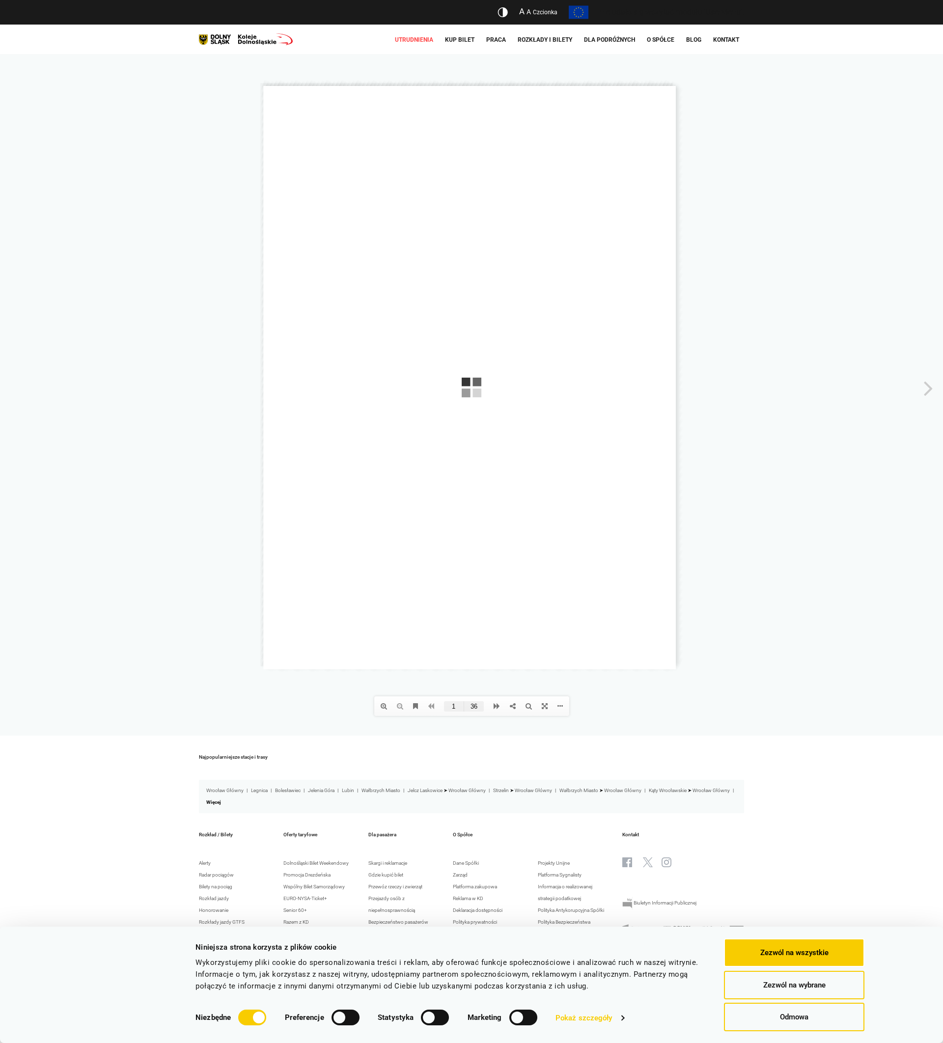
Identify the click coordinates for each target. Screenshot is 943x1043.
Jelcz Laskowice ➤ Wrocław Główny (447, 790)
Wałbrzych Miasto (380, 790)
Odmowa (794, 1017)
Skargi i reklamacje (387, 863)
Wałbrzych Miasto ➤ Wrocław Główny (600, 790)
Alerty (205, 863)
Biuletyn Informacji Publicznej (664, 903)
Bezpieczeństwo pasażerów (398, 922)
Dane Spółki (466, 863)
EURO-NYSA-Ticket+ (305, 898)
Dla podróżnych (609, 39)
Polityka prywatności (475, 922)
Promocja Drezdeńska (307, 875)
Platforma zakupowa (475, 886)
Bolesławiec (288, 790)
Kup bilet (459, 39)
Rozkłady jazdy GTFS (222, 922)
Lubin (348, 790)
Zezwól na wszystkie (794, 952)
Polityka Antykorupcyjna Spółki (571, 910)
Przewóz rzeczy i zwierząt (395, 886)
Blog (693, 39)
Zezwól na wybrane (794, 985)
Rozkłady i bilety (545, 39)
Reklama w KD (468, 898)
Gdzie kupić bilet (385, 875)
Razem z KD (296, 922)
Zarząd (460, 875)
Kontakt (726, 39)
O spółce (660, 39)
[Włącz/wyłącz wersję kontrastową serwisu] (503, 12)
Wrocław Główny (225, 790)
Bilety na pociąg (215, 886)
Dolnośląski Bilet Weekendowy (316, 863)
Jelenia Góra (321, 790)
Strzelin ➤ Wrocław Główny (522, 790)
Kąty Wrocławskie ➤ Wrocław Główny (689, 790)
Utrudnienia (414, 39)
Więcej (213, 802)
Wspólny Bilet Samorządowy (314, 886)
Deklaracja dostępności (477, 910)
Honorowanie (213, 910)
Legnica (259, 790)
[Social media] (627, 862)
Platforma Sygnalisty (560, 875)
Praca (496, 39)
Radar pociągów (216, 875)
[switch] (346, 1017)
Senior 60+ (295, 910)
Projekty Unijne (554, 863)
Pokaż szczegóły (583, 1018)
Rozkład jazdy (214, 898)
